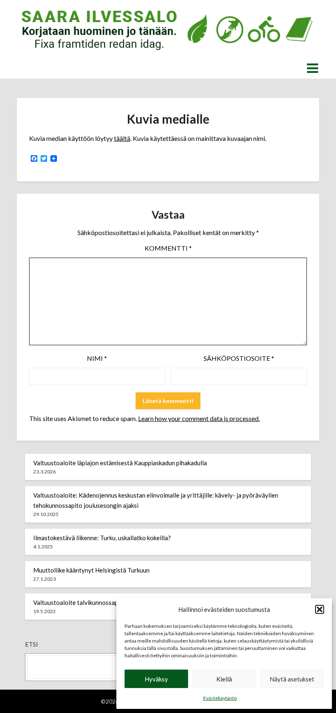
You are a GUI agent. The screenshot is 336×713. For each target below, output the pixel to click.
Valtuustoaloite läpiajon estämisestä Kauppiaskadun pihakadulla (120, 462)
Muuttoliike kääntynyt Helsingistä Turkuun (91, 570)
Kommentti (168, 248)
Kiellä (224, 679)
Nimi (97, 358)
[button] (320, 609)
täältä (122, 138)
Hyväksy (156, 679)
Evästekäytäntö (220, 698)
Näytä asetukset (292, 679)
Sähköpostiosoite (239, 358)
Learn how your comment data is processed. (199, 418)
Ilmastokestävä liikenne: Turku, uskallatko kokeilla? (102, 537)
